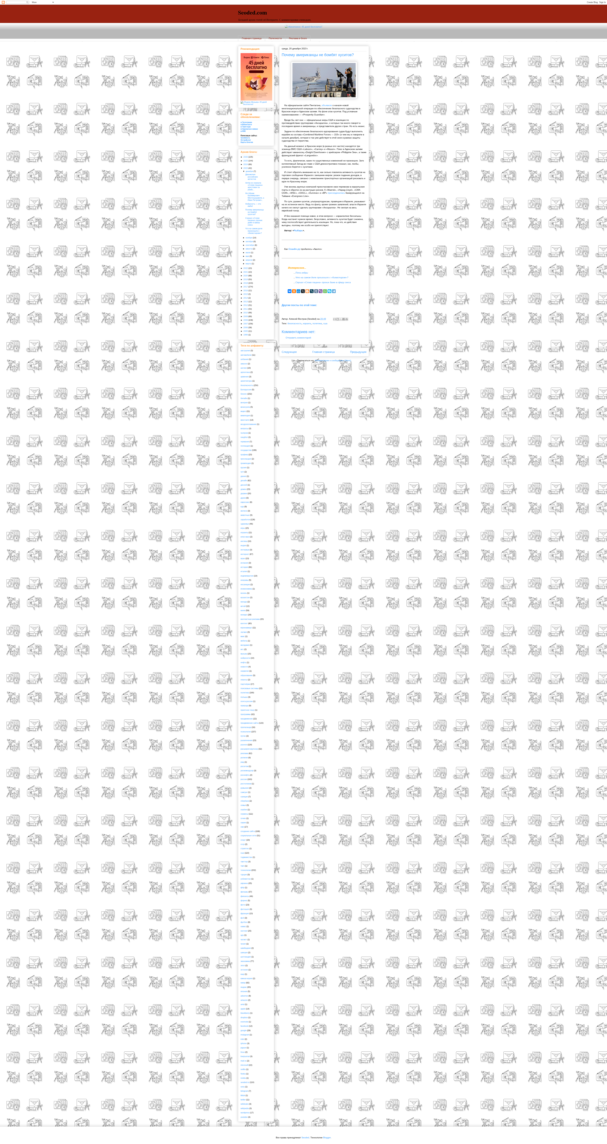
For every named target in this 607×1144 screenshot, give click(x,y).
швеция (244, 952)
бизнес (244, 394)
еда (242, 507)
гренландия (246, 459)
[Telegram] (334, 291)
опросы (244, 680)
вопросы (244, 428)
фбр (242, 887)
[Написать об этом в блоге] (337, 319)
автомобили (246, 355)
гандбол (244, 437)
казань (244, 593)
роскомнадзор (247, 771)
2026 (245, 157)
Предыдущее (358, 351)
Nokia (243, 1074)
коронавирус (246, 628)
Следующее (289, 351)
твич (243, 866)
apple (243, 1009)
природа (244, 706)
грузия (243, 467)
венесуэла (245, 407)
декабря (250, 171)
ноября (249, 238)
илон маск (245, 537)
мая (248, 256)
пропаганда (246, 727)
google (244, 1030)
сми (242, 827)
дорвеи (244, 493)
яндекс (244, 987)
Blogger (327, 1137)
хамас (243, 926)
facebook (244, 1026)
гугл (242, 472)
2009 (245, 316)
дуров (243, 498)
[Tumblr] (316, 291)
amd (242, 1004)
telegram (244, 1091)
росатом (244, 766)
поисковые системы (249, 688)
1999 (245, 335)
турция (244, 875)
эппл (243, 965)
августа (249, 249)
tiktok (243, 1095)
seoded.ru (245, 1082)
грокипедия (246, 463)
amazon (244, 1000)
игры (243, 528)
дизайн (244, 480)
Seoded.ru (245, 138)
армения (244, 377)
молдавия (245, 645)
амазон (244, 364)
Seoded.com (252, 12)
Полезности (275, 38)
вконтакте (245, 420)
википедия (245, 415)
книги (243, 610)
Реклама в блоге (298, 38)
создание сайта (248, 831)
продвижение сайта (249, 723)
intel (242, 1039)
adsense (244, 996)
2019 (245, 279)
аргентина (245, 372)
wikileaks (244, 1104)
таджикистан (246, 857)
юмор (243, 983)
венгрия (244, 403)
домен (243, 489)
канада (244, 602)
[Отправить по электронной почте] (334, 319)
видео (243, 411)
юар (242, 974)
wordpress (245, 1113)
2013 (245, 302)
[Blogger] (307, 291)
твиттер (244, 862)
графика (244, 455)
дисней (244, 485)
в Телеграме (246, 122)
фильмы (244, 892)
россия (244, 779)
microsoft (244, 1065)
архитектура (246, 381)
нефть (243, 662)
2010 (245, 313)
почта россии (247, 701)
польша (244, 697)
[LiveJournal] (312, 291)
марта (249, 264)
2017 (245, 287)
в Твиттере (246, 127)
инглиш (244, 541)
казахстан (245, 597)
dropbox (244, 1017)
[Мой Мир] (298, 291)
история (244, 567)
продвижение (247, 719)
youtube (244, 1117)
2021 (245, 272)
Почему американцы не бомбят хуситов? (318, 55)
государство (246, 450)
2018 (245, 283)
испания (244, 563)
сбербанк (245, 801)
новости (244, 667)
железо (244, 511)
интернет (245, 554)
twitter (243, 1100)
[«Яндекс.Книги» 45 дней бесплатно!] (256, 100)
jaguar (243, 1048)
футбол (244, 922)
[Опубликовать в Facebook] (343, 319)
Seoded (305, 1137)
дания (243, 476)
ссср (243, 844)
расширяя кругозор (249, 749)
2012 (245, 305)
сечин (243, 818)
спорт (243, 840)
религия (244, 758)
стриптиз (245, 848)
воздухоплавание (248, 424)
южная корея (246, 978)
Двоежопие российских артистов (251, 176)
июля (248, 252)
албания (244, 359)
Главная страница (251, 38)
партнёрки (245, 684)
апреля (249, 260)
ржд (242, 762)
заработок (245, 519)
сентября (250, 245)
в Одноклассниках (249, 129)
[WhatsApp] (325, 291)
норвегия (245, 671)
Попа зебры (301, 272)
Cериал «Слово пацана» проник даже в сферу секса (323, 282)
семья (243, 805)
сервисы (244, 814)
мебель (244, 641)
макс (243, 636)
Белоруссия (246, 390)
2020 (245, 276)
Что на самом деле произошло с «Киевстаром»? (321, 277)
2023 (245, 168)
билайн (244, 398)
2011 (245, 309)
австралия (245, 351)
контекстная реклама (250, 619)
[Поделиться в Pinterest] (346, 319)
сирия (243, 823)
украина (244, 883)
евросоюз (245, 502)
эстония (244, 970)
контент (244, 623)
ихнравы (244, 580)
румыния (245, 788)
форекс (244, 900)
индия (243, 545)
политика (317, 323)
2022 (245, 268)
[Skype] (329, 291)
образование (246, 675)
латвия (244, 632)
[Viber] (320, 291)
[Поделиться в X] (340, 319)
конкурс (244, 615)
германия (245, 442)
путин (243, 736)
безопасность (295, 323)
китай (243, 606)
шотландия (246, 957)
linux (243, 1052)
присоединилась (336, 193)
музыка (244, 654)
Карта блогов (247, 142)
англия (244, 368)
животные (245, 515)
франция (245, 913)
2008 (245, 320)
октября (249, 241)
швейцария (246, 948)
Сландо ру (294, 249)
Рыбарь (298, 230)
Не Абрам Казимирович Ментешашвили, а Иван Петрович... (254, 196)
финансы (245, 896)
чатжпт (244, 940)
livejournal (245, 1056)
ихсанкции (245, 584)
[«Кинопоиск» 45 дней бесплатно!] (303, 26)
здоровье (245, 524)
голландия (245, 446)
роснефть (245, 775)
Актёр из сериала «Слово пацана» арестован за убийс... (254, 186)
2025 (245, 161)
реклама (244, 753)
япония (244, 991)
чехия (243, 944)
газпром (244, 433)
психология (246, 732)
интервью (245, 550)
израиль (307, 323)
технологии (246, 870)
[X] (303, 291)
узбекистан (246, 879)
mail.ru (243, 1061)
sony (243, 1087)
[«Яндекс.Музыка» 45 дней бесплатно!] (256, 104)
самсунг (244, 792)
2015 (245, 294)
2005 (245, 331)
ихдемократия (247, 576)
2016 (245, 290)
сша (325, 323)
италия (244, 571)
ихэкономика (246, 589)
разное (244, 745)
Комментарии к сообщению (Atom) (333, 360)
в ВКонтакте (246, 124)
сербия (244, 810)
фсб (242, 918)
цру (242, 935)
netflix (243, 1069)
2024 (245, 164)
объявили (327, 105)
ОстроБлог (246, 140)
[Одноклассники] (294, 291)
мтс (242, 649)
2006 (245, 327)
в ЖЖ (243, 131)
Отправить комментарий (298, 337)
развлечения (246, 740)
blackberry (245, 1013)
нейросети (245, 658)
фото (243, 905)
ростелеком (246, 784)
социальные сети (248, 835)
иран (243, 558)
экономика (245, 961)
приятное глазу (247, 710)
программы (246, 714)
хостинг (244, 931)
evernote (244, 1022)
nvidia (243, 1078)
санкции (244, 797)
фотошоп (245, 909)
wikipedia (245, 1108)
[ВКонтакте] (289, 291)
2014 (245, 298)
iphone (244, 1043)
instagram (245, 1035)
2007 (245, 324)
